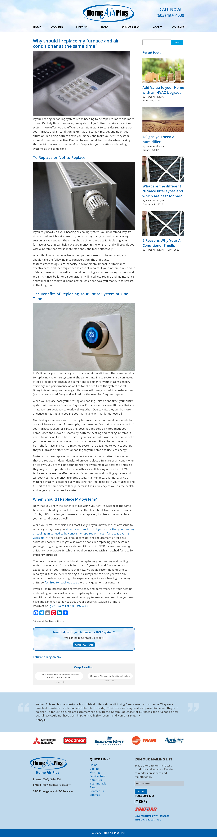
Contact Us (97, 791)
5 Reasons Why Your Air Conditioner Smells (110, 676)
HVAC (104, 27)
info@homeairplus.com (56, 784)
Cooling (57, 27)
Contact (178, 27)
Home (37, 27)
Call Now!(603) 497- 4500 (170, 12)
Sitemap (95, 794)
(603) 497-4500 (52, 779)
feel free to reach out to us (62, 582)
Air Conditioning (49, 621)
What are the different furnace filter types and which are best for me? (59, 676)
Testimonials (98, 783)
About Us (96, 780)
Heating (81, 27)
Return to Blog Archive (47, 657)
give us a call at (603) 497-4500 (69, 606)
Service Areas (130, 27)
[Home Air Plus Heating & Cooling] (108, 21)
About (157, 27)
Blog (93, 787)
